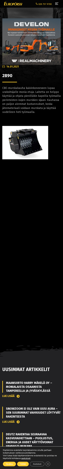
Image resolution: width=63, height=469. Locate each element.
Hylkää (23, 464)
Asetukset (37, 464)
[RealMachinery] (31, 39)
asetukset (25, 458)
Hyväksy (9, 464)
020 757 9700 (45, 4)
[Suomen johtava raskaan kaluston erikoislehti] (12, 4)
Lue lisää (8, 396)
